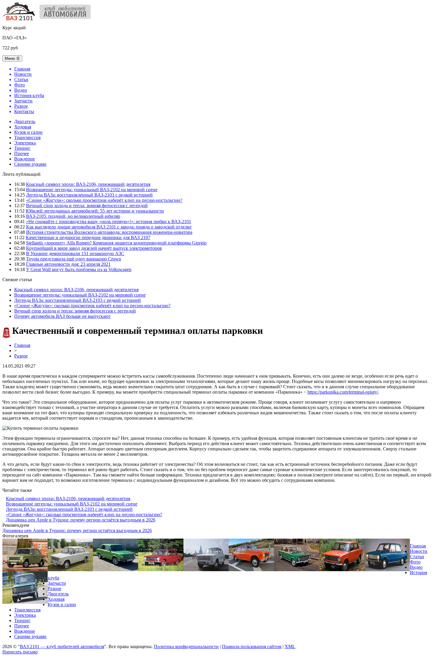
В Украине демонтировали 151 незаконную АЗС (75, 253)
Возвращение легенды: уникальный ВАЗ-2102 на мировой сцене (91, 189)
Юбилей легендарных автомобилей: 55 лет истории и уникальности (95, 210)
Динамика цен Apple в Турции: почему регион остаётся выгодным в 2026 (80, 519)
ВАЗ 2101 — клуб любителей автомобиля (62, 646)
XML (290, 646)
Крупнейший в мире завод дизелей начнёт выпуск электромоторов (94, 248)
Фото (415, 561)
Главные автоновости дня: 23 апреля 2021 (68, 264)
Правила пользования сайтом (251, 646)
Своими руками (30, 164)
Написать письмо (20, 651)
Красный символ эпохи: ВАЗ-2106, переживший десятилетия (88, 184)
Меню (12, 58)
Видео (416, 567)
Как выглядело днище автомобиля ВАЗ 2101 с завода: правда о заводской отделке (108, 226)
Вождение (24, 158)
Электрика (25, 142)
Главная (22, 345)
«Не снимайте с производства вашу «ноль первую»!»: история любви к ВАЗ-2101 (108, 221)
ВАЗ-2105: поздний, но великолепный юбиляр (73, 216)
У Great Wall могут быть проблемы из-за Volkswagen (78, 269)
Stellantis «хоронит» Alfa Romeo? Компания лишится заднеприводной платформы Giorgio (116, 242)
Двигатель (24, 121)
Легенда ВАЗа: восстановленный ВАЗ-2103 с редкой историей (89, 194)
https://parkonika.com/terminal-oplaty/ (342, 391)
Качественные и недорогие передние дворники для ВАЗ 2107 (88, 237)
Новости (418, 551)
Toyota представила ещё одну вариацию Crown (73, 258)
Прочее (21, 153)
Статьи (417, 556)
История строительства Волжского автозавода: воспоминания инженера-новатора (109, 232)
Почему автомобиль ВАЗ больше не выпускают (62, 316)
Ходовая (22, 126)
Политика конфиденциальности (186, 646)
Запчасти (57, 583)
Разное (21, 355)
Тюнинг (22, 148)
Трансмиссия (27, 137)
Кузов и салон (28, 132)
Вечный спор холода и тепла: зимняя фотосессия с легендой (87, 205)
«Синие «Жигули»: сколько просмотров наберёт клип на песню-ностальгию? (104, 200)
